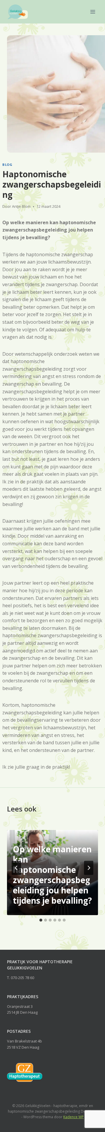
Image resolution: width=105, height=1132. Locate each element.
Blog (7, 164)
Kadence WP (73, 1116)
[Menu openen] (92, 11)
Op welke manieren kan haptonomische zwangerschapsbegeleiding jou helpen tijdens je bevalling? (52, 874)
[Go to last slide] (16, 868)
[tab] (40, 920)
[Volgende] (88, 868)
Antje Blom (21, 206)
